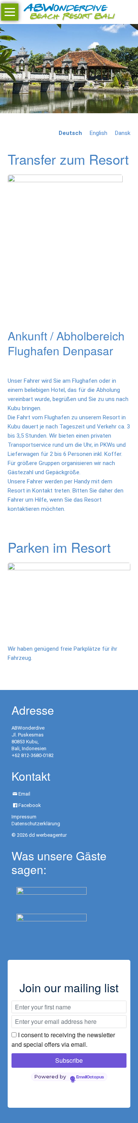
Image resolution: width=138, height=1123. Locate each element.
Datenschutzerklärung (36, 823)
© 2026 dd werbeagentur (39, 835)
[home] (69, 11)
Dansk (122, 133)
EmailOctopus (90, 1077)
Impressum (24, 817)
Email (24, 794)
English (98, 133)
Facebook (29, 805)
